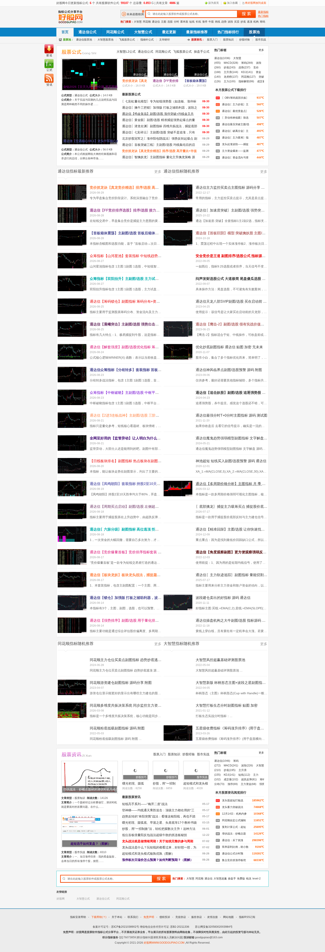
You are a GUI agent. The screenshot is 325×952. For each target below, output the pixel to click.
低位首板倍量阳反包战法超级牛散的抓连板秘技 (154, 835)
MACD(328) (231, 62)
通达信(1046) (222, 760)
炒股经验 (244, 39)
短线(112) (244, 774)
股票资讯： (198, 39)
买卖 (236, 21)
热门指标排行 (228, 32)
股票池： (68, 39)
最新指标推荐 (197, 32)
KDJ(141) (247, 72)
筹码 (262, 21)
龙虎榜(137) (231, 76)
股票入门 (212, 39)
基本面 (184, 21)
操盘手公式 (201, 51)
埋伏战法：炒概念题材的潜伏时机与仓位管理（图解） (91, 789)
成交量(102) (231, 779)
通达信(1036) (222, 58)
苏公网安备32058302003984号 (214, 926)
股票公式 (81, 52)
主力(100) (229, 81)
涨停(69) (233, 784)
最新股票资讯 (131, 797)
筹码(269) (247, 62)
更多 (261, 50)
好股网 (61, 898)
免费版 (241, 878)
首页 (65, 32)
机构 (256, 21)
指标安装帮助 (78, 917)
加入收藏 (232, 2)
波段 (230, 21)
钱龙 (248, 878)
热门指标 (263, 15)
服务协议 (196, 917)
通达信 (156, 21)
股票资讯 (81, 754)
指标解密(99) (246, 81)
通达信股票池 (84, 39)
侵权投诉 (164, 917)
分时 (176, 21)
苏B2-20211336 (179, 926)
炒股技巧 (141, 777)
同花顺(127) (248, 76)
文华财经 (164, 39)
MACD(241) (231, 765)
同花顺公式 (115, 32)
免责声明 (148, 917)
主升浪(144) (231, 72)
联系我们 (133, 917)
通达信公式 (87, 32)
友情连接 (212, 917)
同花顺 (147, 21)
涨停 (204, 21)
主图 (163, 21)
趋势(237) (244, 67)
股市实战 (260, 39)
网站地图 (228, 917)
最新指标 (263, 11)
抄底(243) (229, 67)
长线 (198, 21)
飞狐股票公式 (127, 39)
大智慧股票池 (105, 39)
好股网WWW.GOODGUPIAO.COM (164, 942)
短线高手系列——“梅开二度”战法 (145, 804)
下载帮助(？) (98, 917)
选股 (170, 21)
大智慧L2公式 (126, 51)
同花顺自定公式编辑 (234, 820)
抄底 (243, 21)
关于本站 (117, 917)
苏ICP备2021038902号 (125, 926)
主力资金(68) (248, 784)
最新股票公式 (131, 94)
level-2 (256, 878)
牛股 (211, 21)
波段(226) (247, 765)
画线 (217, 21)
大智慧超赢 (220, 878)
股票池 (254, 32)
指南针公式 (147, 39)
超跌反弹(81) (249, 779)
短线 (192, 21)
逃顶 (249, 21)
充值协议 (180, 917)
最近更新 (169, 32)
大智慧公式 (143, 32)
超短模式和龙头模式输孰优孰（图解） (148, 853)
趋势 (224, 21)
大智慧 (138, 21)
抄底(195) (229, 770)
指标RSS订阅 (247, 917)
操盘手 (232, 878)
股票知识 (228, 39)
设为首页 (213, 2)
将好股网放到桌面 (255, 2)
